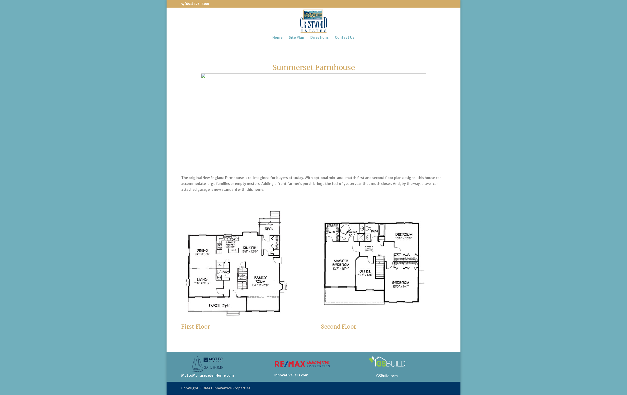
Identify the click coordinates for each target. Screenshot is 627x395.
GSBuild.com (387, 376)
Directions (319, 38)
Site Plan (296, 38)
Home (277, 38)
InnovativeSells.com (291, 375)
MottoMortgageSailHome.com (207, 375)
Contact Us (344, 38)
